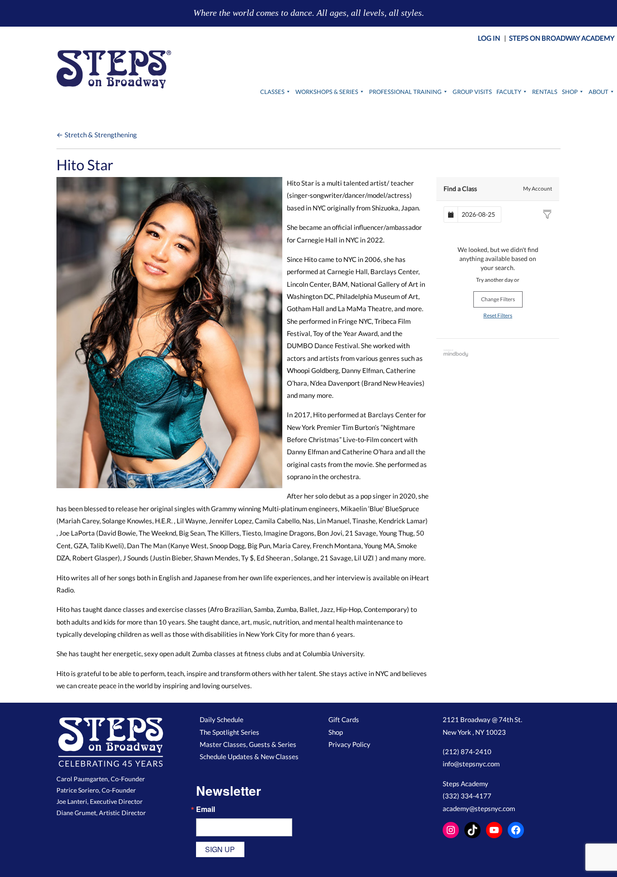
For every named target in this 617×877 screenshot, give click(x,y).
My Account (537, 188)
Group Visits (472, 91)
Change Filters (498, 299)
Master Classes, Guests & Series (248, 744)
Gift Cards (343, 719)
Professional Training (405, 91)
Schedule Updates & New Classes (249, 756)
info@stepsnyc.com (471, 764)
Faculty (508, 91)
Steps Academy (465, 783)
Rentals (544, 91)
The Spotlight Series (229, 732)
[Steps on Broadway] (113, 69)
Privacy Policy (349, 744)
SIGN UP (220, 849)
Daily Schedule (221, 719)
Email (205, 809)
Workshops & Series (326, 91)
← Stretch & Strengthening (96, 135)
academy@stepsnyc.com (479, 808)
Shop (570, 91)
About (598, 91)
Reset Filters (497, 315)
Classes (272, 91)
